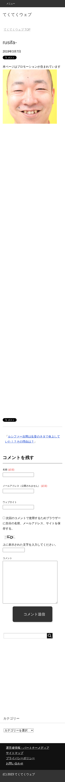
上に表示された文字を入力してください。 (30, 544)
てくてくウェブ (17, 14)
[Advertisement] (32, 269)
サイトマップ (14, 753)
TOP (17, 29)
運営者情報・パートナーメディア (27, 747)
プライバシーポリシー (20, 758)
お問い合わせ (14, 763)
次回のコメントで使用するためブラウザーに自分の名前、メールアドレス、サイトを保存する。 (32, 523)
